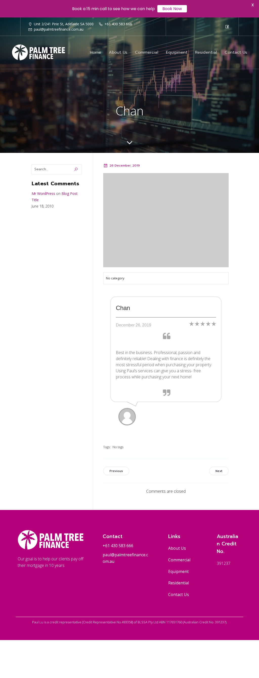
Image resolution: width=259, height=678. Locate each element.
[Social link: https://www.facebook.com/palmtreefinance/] (227, 26)
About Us (118, 52)
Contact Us (236, 52)
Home (95, 52)
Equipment (176, 52)
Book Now (172, 9)
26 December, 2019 (125, 165)
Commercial (146, 52)
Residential (206, 52)
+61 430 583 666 (118, 545)
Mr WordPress (43, 193)
